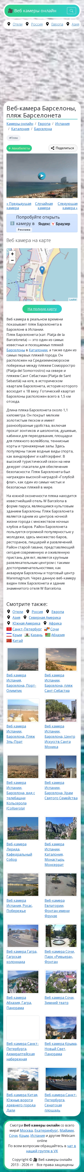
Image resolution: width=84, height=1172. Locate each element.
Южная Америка (26, 623)
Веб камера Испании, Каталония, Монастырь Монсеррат (54, 854)
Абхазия (58, 635)
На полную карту (42, 309)
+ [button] (12, 254)
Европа (57, 24)
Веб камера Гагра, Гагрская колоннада (21, 956)
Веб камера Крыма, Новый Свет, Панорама (61, 1048)
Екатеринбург (46, 1130)
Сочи (54, 629)
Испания (37, 1135)
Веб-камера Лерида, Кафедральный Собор (19, 852)
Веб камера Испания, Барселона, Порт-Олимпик (21, 683)
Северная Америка (45, 617)
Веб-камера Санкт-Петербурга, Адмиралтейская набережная (22, 1051)
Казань (37, 635)
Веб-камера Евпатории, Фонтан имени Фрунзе (57, 908)
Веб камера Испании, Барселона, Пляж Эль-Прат (20, 734)
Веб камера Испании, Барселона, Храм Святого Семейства (61, 790)
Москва (26, 1130)
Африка (55, 623)
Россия (37, 24)
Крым (17, 635)
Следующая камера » (68, 205)
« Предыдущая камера (18, 205)
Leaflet (72, 299)
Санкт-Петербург (27, 629)
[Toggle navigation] (71, 10)
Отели (17, 24)
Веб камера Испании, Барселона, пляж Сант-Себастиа (59, 683)
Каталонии (38, 350)
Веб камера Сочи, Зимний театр (59, 1000)
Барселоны (15, 350)
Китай (17, 640)
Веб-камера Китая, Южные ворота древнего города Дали (22, 1102)
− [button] (12, 260)
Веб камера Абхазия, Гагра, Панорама (19, 1002)
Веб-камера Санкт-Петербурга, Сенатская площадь (61, 1102)
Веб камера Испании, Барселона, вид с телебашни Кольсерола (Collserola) (20, 795)
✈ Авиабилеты (19, 148)
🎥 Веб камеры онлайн (32, 11)
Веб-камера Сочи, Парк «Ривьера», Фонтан (60, 956)
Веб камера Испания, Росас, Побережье (19, 905)
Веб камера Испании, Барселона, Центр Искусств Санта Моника (60, 736)
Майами (67, 1130)
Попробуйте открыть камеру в (38, 220)
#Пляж (13, 138)
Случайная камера (44, 205)
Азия (75, 24)
